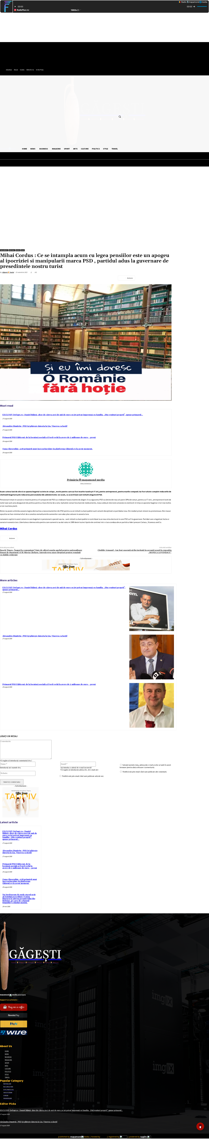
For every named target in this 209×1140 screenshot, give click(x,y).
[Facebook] (141, 278)
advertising (13, 994)
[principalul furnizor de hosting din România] (103, 1136)
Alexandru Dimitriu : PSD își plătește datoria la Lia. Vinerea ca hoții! (34, 426)
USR (22, 250)
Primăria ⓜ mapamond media (86, 480)
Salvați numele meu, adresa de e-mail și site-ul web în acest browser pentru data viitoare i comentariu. (145, 766)
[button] (120, 116)
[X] (150, 278)
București (3, 250)
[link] (8, 528)
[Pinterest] (159, 278)
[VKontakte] (14, 1039)
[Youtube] (18, 1039)
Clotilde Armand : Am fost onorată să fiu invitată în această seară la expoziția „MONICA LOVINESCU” (135, 551)
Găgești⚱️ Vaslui (8, 272)
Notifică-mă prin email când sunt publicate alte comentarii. (145, 772)
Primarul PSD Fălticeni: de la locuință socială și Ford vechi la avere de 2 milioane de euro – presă (49, 437)
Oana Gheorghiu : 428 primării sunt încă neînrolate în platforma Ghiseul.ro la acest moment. (47, 449)
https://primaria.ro (85, 483)
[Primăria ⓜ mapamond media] (85, 469)
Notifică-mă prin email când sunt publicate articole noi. (83, 776)
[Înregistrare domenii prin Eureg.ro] (123, 1136)
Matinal (11, 250)
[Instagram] (5, 1039)
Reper (18, 250)
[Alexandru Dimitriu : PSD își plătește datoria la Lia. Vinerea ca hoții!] (151, 657)
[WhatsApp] (168, 278)
